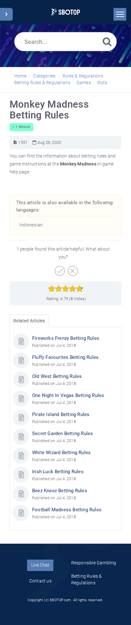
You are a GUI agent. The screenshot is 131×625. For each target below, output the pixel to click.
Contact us (40, 580)
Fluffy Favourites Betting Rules (65, 357)
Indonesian (31, 225)
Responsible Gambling (93, 562)
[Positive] (59, 268)
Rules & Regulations (83, 75)
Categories (44, 75)
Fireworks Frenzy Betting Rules (65, 338)
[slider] (65, 288)
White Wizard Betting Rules (61, 452)
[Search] (107, 41)
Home (20, 75)
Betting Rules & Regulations (42, 82)
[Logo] (65, 12)
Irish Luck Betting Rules (58, 471)
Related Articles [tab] (29, 320)
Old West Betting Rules (57, 376)
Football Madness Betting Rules (66, 510)
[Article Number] (15, 142)
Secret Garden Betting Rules (62, 433)
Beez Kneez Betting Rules (59, 491)
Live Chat (40, 565)
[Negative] (72, 268)
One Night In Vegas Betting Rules (68, 395)
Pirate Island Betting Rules (60, 414)
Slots (102, 82)
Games (84, 82)
